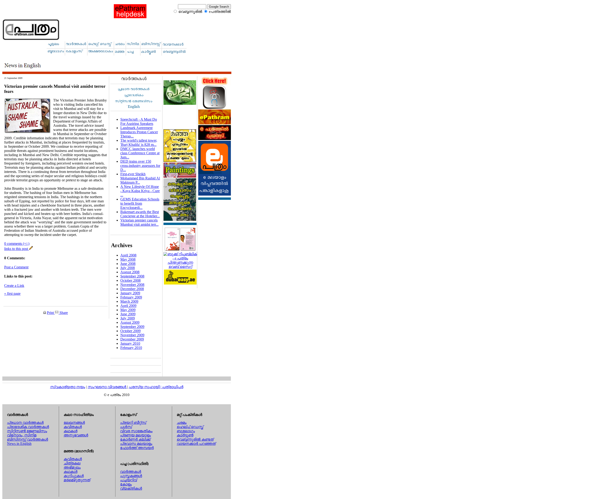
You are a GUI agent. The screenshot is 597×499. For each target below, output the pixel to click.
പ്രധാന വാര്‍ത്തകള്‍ (25, 423)
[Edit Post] (31, 249)
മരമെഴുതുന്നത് (77, 480)
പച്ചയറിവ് (128, 480)
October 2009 (130, 331)
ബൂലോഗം (186, 431)
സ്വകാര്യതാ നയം (67, 387)
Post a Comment (16, 267)
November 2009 (132, 335)
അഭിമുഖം (72, 467)
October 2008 (130, 280)
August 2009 (129, 322)
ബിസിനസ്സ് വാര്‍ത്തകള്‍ (27, 439)
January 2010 (130, 343)
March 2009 (129, 301)
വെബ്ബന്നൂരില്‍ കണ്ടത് (195, 439)
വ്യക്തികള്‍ (131, 488)
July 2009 (127, 318)
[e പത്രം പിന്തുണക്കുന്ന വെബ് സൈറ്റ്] (180, 267)
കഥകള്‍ (70, 431)
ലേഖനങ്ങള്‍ (74, 423)
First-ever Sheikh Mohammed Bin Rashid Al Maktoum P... (140, 178)
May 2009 (127, 310)
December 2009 (132, 339)
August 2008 (129, 272)
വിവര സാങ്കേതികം (136, 431)
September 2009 (132, 327)
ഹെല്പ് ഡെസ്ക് (190, 427)
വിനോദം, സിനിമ (21, 435)
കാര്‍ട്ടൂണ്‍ (185, 435)
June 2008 (127, 264)
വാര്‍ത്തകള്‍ (130, 472)
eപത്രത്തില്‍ (220, 12)
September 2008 (132, 276)
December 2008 (132, 289)
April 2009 (128, 306)
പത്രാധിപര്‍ (172, 387)
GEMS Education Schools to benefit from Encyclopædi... (139, 203)
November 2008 (132, 285)
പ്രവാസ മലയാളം (136, 444)
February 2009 (131, 297)
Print (51, 313)
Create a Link (14, 286)
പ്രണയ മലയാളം (135, 435)
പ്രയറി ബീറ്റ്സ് (133, 423)
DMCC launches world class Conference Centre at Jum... (140, 153)
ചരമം (182, 423)
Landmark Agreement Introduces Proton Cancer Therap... (139, 132)
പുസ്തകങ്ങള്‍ (131, 476)
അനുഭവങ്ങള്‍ (76, 435)
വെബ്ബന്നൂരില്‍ (190, 12)
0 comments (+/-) (16, 244)
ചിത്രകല (72, 463)
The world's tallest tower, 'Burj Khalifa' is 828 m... (138, 142)
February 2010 (131, 348)
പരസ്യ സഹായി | (145, 387)
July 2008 (127, 268)
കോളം (126, 484)
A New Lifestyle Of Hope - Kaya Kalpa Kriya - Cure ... (140, 191)
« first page (12, 293)
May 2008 (127, 259)
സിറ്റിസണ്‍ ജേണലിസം (27, 431)
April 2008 (128, 255)
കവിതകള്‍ (73, 427)
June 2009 (127, 314)
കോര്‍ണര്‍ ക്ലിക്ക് (135, 439)
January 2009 (130, 293)
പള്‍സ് (126, 427)
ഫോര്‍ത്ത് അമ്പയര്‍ (137, 448)
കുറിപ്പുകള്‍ (74, 476)
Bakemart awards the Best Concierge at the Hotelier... (140, 214)
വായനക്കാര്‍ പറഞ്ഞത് (196, 444)
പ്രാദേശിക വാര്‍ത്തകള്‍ (28, 427)
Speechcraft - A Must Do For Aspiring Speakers (138, 121)
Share (63, 313)
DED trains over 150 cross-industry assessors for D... (140, 165)
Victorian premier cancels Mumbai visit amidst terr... (139, 222)
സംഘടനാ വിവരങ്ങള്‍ (107, 387)
